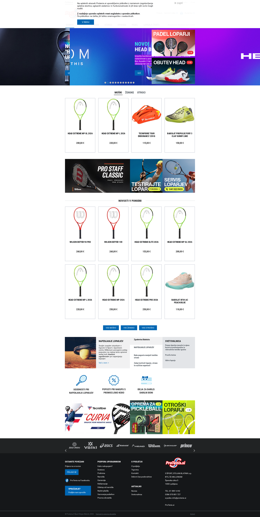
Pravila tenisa (170, 355)
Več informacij (82, 107)
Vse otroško (148, 328)
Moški (118, 92)
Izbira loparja (170, 360)
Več (69, 73)
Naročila (101, 477)
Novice (134, 491)
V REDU (85, 22)
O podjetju (135, 466)
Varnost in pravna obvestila (106, 514)
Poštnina (101, 473)
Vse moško (111, 328)
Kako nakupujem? (105, 466)
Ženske (129, 92)
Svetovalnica (136, 494)
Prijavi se (72, 472)
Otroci (141, 92)
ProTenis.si (169, 505)
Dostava (101, 470)
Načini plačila (103, 491)
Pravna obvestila (105, 498)
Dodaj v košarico (82, 120)
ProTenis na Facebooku (80, 480)
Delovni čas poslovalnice (141, 477)
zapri (179, 3)
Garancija (102, 480)
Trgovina (135, 470)
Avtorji (192, 514)
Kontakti (135, 473)
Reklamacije (103, 484)
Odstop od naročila (105, 487)
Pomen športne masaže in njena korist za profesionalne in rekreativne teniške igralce (177, 347)
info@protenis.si (179, 498)
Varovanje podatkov (106, 494)
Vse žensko (128, 328)
